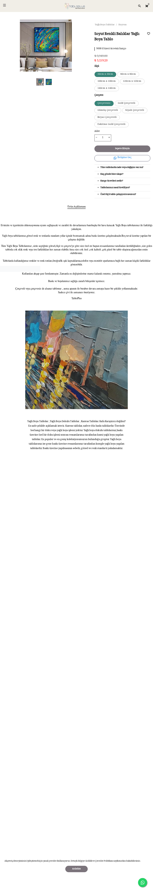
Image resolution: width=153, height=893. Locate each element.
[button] (146, 5)
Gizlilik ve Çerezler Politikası (99, 861)
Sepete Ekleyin (122, 149)
